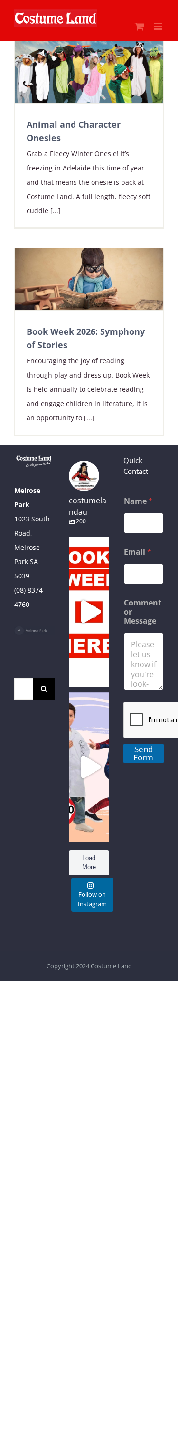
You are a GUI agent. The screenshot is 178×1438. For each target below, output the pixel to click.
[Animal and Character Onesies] (89, 72)
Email (137, 552)
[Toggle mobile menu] (159, 26)
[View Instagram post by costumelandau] (99, 675)
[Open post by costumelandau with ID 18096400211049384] (89, 612)
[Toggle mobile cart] (139, 26)
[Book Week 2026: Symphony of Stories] (89, 279)
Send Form (143, 753)
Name (138, 501)
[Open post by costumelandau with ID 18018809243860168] (89, 767)
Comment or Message (142, 611)
